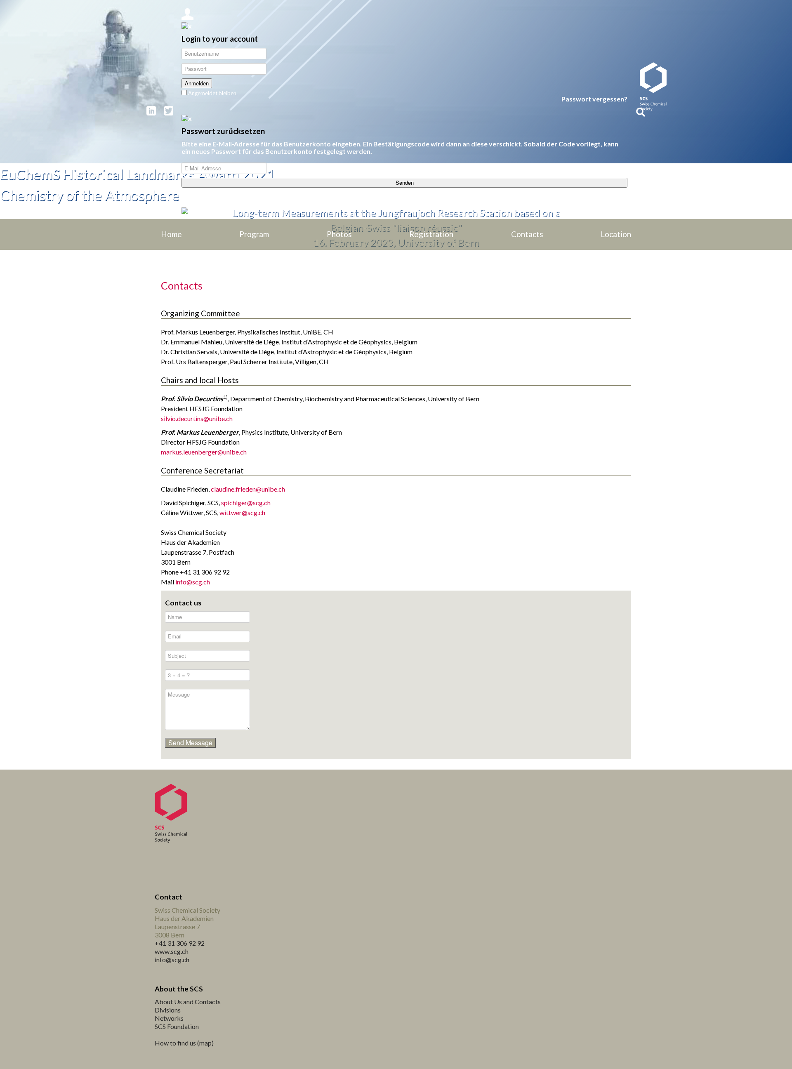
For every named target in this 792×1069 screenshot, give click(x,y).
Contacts (527, 234)
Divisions (168, 1010)
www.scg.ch (172, 951)
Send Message (190, 742)
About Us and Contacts (188, 1001)
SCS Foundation (177, 1026)
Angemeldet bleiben (211, 93)
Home (171, 234)
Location (616, 234)
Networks (169, 1018)
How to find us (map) (184, 1043)
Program (254, 234)
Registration (431, 234)
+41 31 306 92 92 (180, 943)
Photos (339, 234)
